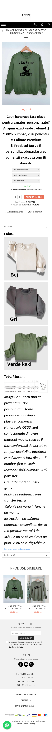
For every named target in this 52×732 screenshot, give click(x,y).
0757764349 (27, 681)
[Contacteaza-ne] (35, 24)
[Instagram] (31, 664)
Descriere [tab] (8, 226)
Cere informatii (36, 211)
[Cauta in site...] (49, 24)
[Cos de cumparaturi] (42, 24)
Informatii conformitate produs (17, 549)
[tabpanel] (26, 73)
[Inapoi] (2, 31)
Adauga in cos (34, 197)
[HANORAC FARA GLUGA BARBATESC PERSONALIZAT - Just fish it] (38, 589)
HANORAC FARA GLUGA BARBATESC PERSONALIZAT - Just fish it (38, 607)
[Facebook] (20, 664)
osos (26, 37)
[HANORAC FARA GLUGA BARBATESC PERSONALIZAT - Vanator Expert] (26, 73)
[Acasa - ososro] (26, 15)
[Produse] (3, 25)
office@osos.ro (27, 685)
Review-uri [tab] (9, 555)
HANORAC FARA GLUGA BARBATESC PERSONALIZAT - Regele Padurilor (14, 607)
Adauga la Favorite (15, 211)
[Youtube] (26, 664)
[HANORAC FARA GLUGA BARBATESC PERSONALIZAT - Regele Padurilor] (14, 589)
